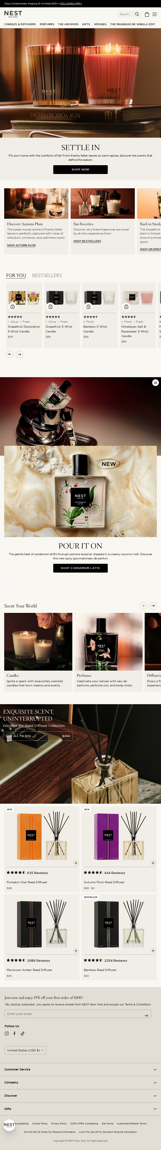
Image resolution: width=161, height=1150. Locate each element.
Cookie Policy (40, 1124)
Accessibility (22, 1124)
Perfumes (47, 24)
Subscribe (146, 1015)
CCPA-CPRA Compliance (84, 1124)
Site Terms (107, 1124)
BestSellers (47, 275)
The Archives (68, 24)
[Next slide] (153, 606)
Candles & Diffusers (20, 24)
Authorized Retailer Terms (131, 1124)
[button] (137, 14)
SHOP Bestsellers (87, 241)
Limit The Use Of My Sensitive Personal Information (108, 1132)
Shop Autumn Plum (21, 245)
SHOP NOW (81, 169)
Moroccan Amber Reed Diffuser (29, 970)
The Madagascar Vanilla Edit (132, 24)
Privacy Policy (59, 1124)
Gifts (86, 24)
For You (16, 275)
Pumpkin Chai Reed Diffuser (27, 882)
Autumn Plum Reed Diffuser (104, 882)
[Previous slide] (143, 606)
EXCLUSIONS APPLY (71, 3)
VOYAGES (100, 24)
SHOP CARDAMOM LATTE (80, 568)
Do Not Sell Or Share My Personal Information (50, 1132)
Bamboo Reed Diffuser (100, 970)
